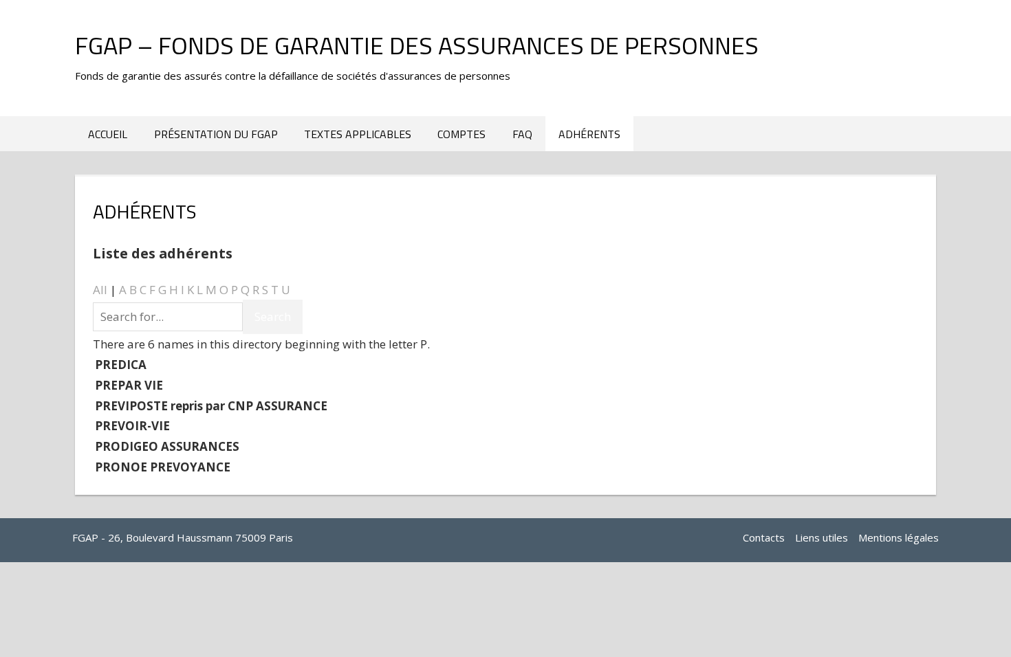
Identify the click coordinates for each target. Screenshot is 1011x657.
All (100, 290)
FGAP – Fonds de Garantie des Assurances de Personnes (417, 45)
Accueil (107, 134)
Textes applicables (357, 134)
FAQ (522, 134)
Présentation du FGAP (216, 134)
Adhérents (589, 134)
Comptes (461, 134)
